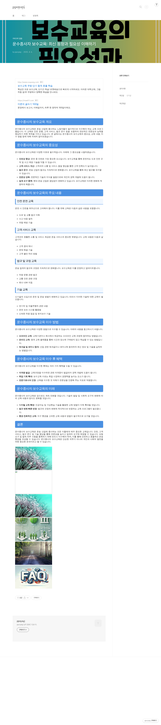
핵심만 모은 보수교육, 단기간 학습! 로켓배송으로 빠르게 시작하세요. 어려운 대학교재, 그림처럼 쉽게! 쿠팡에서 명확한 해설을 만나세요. (59, 90)
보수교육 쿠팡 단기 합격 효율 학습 (35, 85)
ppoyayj (19, 7)
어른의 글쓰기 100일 (28, 104)
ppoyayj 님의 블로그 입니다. (27, 625)
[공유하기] (24, 598)
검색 (141, 7)
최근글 (121, 96)
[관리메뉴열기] (156, 4)
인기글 (129, 96)
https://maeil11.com (26, 100)
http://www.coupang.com (28, 82)
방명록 (35, 16)
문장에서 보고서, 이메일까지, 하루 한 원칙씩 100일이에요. (44, 107)
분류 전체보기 (124, 76)
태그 (23, 16)
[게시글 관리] (27, 598)
